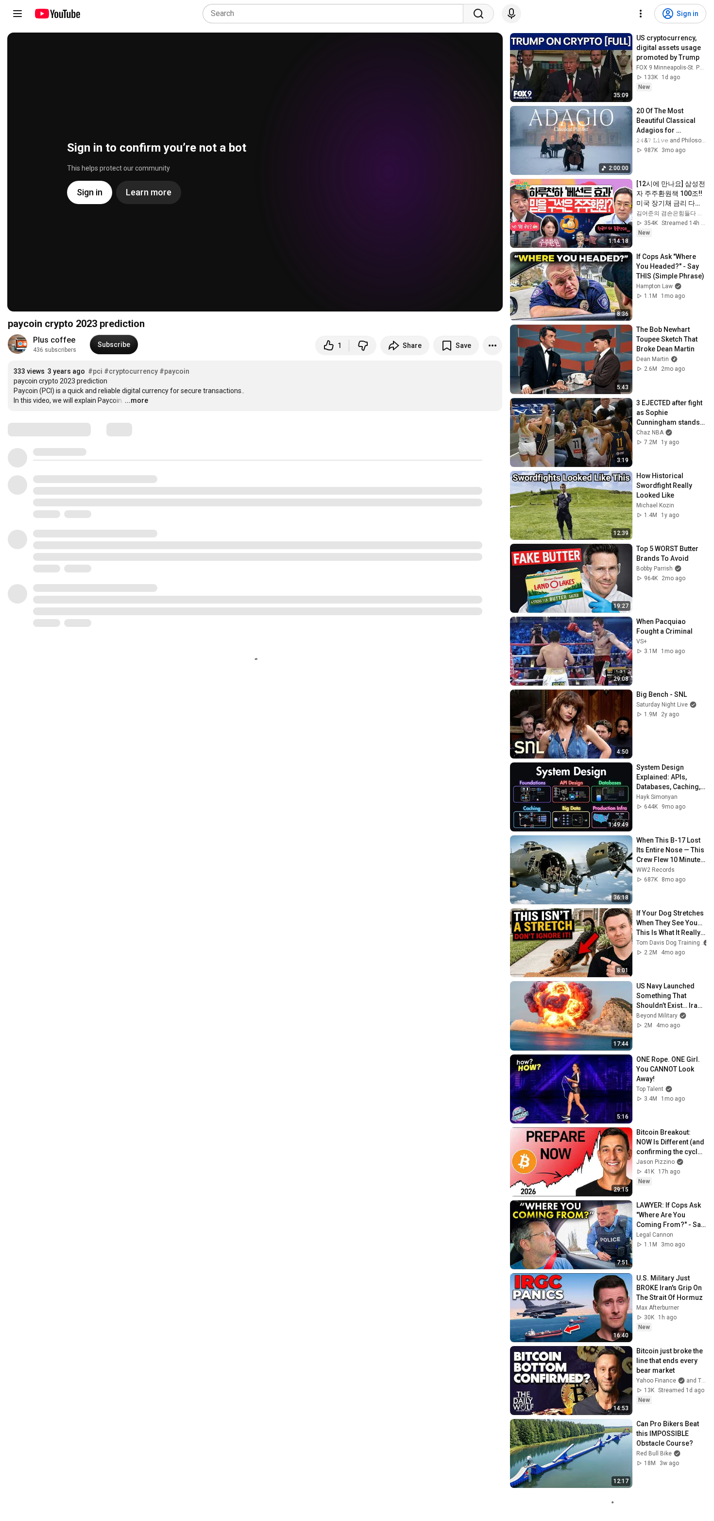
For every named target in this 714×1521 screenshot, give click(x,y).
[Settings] (640, 13)
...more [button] (136, 400)
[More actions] (492, 345)
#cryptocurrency (131, 371)
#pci (95, 371)
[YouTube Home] (57, 13)
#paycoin (174, 371)
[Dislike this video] (362, 345)
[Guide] (17, 13)
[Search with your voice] (511, 13)
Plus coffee (54, 340)
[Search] (478, 13)
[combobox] (336, 13)
